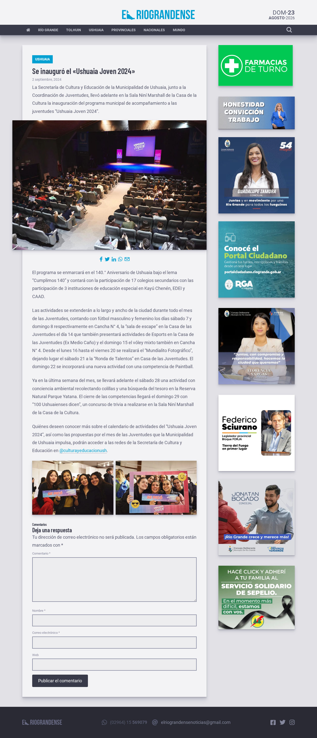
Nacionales (154, 30)
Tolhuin (73, 30)
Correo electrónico (46, 633)
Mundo (179, 30)
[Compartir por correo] (127, 259)
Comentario (41, 553)
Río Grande (48, 30)
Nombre (39, 610)
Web (35, 655)
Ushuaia (96, 30)
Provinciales (123, 30)
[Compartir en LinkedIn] (114, 259)
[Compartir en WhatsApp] (120, 259)
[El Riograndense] (158, 15)
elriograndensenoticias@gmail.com (196, 722)
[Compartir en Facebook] (101, 259)
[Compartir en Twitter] (107, 259)
